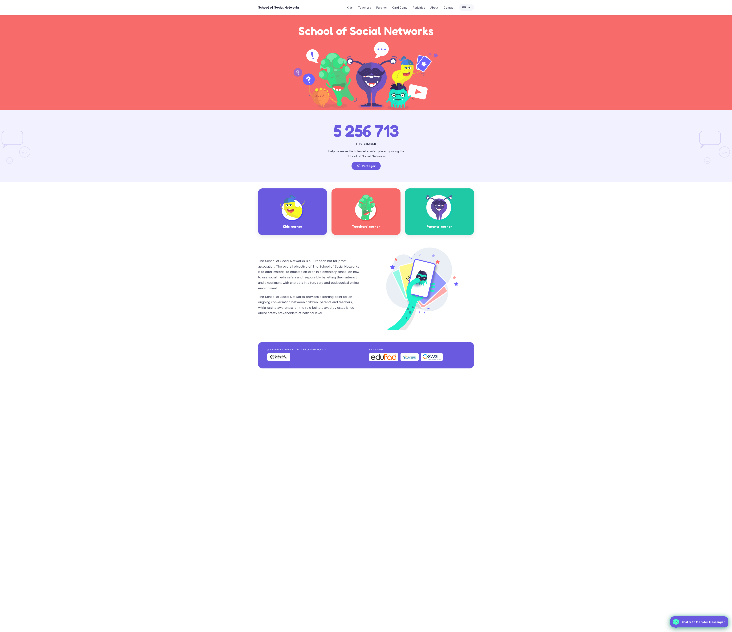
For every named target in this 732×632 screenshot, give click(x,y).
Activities (419, 7)
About (434, 7)
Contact (449, 7)
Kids (350, 7)
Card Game (399, 7)
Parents (381, 7)
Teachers (364, 7)
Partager (366, 166)
